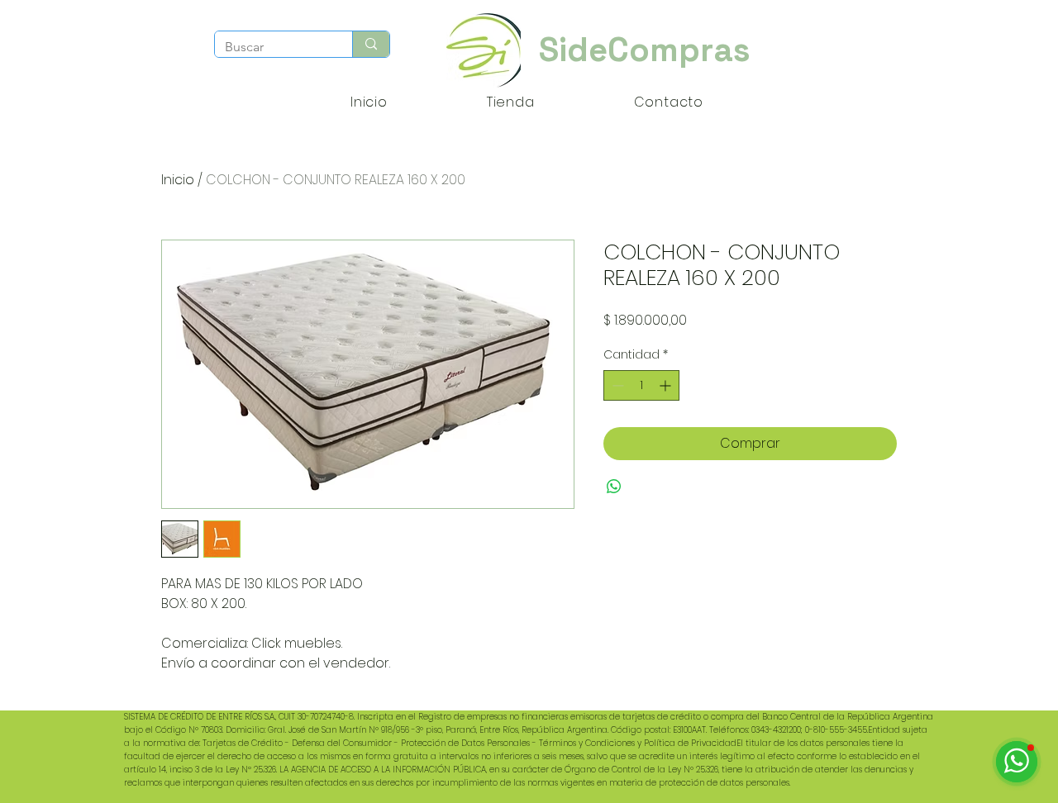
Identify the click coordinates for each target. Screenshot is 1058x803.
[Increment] (666, 385)
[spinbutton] (641, 385)
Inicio (177, 179)
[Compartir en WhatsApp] (614, 487)
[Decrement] (616, 385)
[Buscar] (370, 44)
